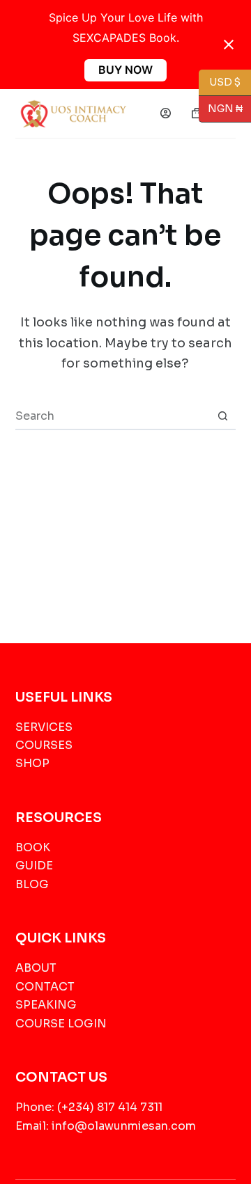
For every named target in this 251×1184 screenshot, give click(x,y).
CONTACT (45, 986)
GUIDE (34, 865)
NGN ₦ (221, 108)
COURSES (44, 745)
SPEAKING (46, 1004)
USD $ (225, 81)
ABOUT (35, 968)
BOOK (32, 847)
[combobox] (112, 415)
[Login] (165, 113)
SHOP (32, 763)
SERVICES (44, 727)
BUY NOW (125, 70)
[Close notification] (228, 44)
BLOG (32, 884)
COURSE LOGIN (61, 1023)
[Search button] (222, 415)
